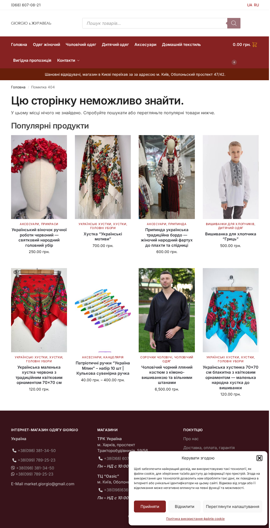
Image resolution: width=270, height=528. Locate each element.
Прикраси (50, 224)
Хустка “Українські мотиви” (103, 236)
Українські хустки (95, 224)
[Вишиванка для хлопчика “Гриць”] (231, 177)
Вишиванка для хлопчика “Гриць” (230, 236)
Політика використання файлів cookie (195, 519)
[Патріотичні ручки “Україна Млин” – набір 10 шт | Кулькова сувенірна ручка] (103, 310)
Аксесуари (29, 224)
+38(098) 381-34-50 (37, 450)
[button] (259, 458)
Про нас (191, 438)
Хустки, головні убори (108, 226)
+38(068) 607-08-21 (122, 458)
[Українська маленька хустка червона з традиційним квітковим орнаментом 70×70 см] (39, 310)
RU (256, 5)
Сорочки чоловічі (156, 357)
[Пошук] (233, 23)
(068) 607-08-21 (26, 5)
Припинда (177, 224)
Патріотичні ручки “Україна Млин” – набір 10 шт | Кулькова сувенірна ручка (103, 368)
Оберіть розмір (230, 256)
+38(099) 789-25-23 (36, 460)
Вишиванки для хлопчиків (230, 224)
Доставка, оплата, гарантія (209, 447)
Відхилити (184, 506)
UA (249, 5)
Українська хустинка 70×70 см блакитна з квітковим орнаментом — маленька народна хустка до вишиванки (230, 377)
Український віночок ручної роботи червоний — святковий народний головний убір (39, 237)
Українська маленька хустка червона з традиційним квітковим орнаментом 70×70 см (39, 375)
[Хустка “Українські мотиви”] (103, 177)
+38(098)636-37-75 (122, 489)
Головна (18, 87)
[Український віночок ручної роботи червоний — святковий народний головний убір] (39, 177)
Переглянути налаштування (232, 506)
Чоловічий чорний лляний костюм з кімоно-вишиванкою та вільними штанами (166, 375)
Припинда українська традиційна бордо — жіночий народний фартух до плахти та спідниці (167, 237)
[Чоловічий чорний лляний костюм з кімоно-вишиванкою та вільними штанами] (167, 310)
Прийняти (150, 506)
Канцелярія (113, 357)
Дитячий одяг (230, 228)
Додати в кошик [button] (39, 262)
